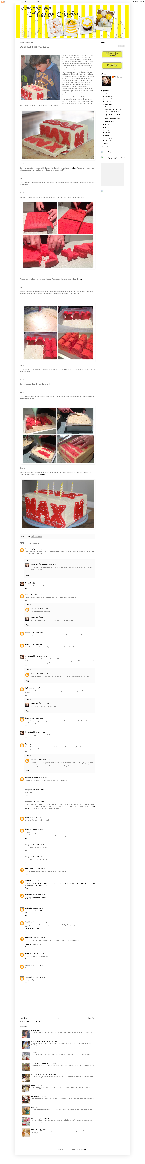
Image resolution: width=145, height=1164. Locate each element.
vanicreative (28, 894)
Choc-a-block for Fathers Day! (113, 109)
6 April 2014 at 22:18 (41, 656)
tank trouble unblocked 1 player (59, 883)
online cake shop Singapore (32, 928)
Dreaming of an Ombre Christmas (40, 1118)
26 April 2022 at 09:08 (39, 937)
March (107, 135)
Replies (29, 560)
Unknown (28, 549)
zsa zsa (32, 673)
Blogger (84, 1149)
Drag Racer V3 (29, 880)
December (108, 96)
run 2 (49, 885)
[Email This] (32, 536)
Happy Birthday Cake (37, 911)
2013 (104, 94)
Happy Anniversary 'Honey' (38, 1129)
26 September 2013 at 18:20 (48, 564)
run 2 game (80, 883)
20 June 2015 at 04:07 (38, 789)
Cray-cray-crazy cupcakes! (112, 112)
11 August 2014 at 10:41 (33, 744)
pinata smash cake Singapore (33, 944)
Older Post (91, 1018)
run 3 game (73, 883)
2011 (104, 146)
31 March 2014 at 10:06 (36, 632)
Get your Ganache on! (37, 1085)
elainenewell (28, 977)
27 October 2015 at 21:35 (43, 759)
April (106, 132)
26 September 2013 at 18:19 (43, 583)
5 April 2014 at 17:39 (42, 608)
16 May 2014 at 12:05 (37, 718)
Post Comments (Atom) (33, 1021)
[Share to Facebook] (39, 536)
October (107, 101)
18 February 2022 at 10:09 (40, 922)
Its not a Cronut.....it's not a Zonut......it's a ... (112, 115)
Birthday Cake (29, 899)
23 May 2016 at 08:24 (38, 857)
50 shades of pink (35, 1052)
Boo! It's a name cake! (36, 1030)
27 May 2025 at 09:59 (39, 977)
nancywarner (29, 777)
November (108, 99)
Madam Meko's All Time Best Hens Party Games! (44, 1041)
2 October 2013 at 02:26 (35, 595)
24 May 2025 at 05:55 (37, 965)
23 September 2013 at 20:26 (38, 549)
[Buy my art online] (105, 191)
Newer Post (23, 1018)
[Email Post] (28, 536)
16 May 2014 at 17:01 (46, 703)
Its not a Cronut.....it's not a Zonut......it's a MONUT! (45, 1063)
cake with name (50, 836)
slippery (27, 632)
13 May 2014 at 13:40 (43, 688)
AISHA (27, 953)
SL (26, 744)
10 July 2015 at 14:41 (36, 817)
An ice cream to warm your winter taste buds (43, 1074)
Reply (26, 556)
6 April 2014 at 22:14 (46, 617)
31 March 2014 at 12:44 (36, 644)
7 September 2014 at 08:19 (40, 777)
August (107, 107)
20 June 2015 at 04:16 (38, 801)
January (107, 140)
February (107, 138)
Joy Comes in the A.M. (31, 688)
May (106, 130)
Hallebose (27, 965)
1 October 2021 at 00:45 (39, 894)
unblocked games (42, 885)
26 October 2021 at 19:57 (39, 908)
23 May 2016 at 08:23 (38, 845)
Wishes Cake (28, 913)
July (106, 124)
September (108, 104)
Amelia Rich (28, 922)
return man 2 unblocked (42, 883)
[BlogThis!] (34, 536)
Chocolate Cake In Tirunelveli (38, 897)
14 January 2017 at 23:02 (41, 673)
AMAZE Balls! (35, 1107)
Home (57, 1018)
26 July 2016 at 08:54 (39, 868)
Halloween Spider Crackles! (38, 1096)
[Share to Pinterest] (41, 536)
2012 (104, 144)
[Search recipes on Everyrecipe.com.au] (106, 152)
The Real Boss (34, 564)
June (106, 127)
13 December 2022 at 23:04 (37, 953)
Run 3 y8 (87, 883)
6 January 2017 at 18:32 (40, 880)
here (74, 168)
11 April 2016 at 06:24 (37, 829)
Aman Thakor (29, 868)
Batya (26, 595)
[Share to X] (37, 536)
